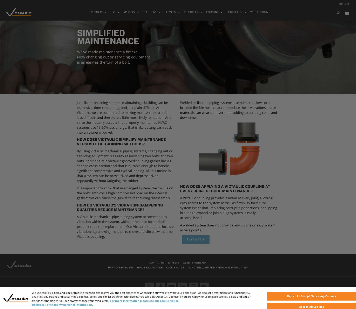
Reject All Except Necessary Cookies (311, 296)
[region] (178, 298)
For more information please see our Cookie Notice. (144, 301)
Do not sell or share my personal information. (62, 305)
